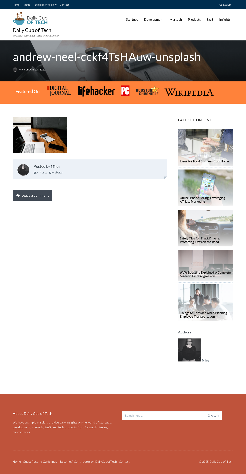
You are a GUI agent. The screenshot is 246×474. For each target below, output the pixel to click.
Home (16, 4)
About (26, 4)
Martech (175, 19)
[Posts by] (16, 69)
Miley (22, 69)
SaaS (210, 19)
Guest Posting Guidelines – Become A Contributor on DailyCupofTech (70, 462)
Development (154, 19)
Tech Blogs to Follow (45, 4)
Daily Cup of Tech (32, 30)
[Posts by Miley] (23, 170)
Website (56, 172)
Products (194, 19)
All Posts (41, 172)
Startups (132, 19)
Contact (64, 4)
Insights (225, 19)
